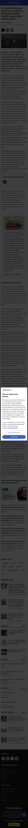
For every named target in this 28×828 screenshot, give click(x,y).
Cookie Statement (12, 428)
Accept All (14, 437)
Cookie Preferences (14, 432)
